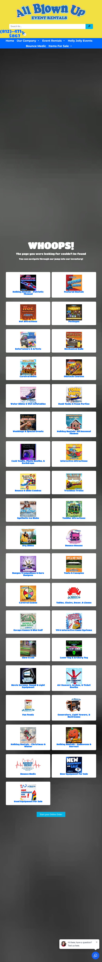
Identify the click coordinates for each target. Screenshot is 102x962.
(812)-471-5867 (12, 33)
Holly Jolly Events (80, 40)
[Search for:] (47, 26)
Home (10, 40)
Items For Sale (59, 46)
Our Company (26, 40)
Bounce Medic (36, 46)
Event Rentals (52, 40)
